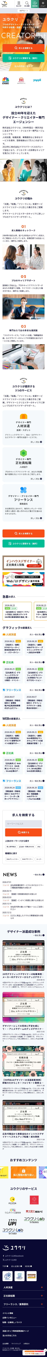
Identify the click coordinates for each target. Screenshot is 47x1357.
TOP (4, 1266)
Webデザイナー (27, 859)
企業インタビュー (10, 1317)
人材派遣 (8, 1287)
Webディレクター (13, 859)
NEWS (27, 1266)
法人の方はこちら (10, 1335)
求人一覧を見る (36, 634)
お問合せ (27, 1343)
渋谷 (38, 846)
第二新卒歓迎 (11, 846)
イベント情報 (8, 1313)
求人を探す (15, 1266)
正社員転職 (9, 1295)
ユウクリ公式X (11, 1260)
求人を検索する (26, 48)
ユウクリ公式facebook (14, 1256)
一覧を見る (37, 875)
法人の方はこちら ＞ (23, 66)
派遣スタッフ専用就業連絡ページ (16, 1331)
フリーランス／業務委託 (16, 1304)
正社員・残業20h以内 (26, 846)
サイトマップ (16, 1343)
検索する (25, 832)
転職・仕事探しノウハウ (12, 1322)
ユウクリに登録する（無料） (26, 58)
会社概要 (6, 1343)
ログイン (23, 11)
